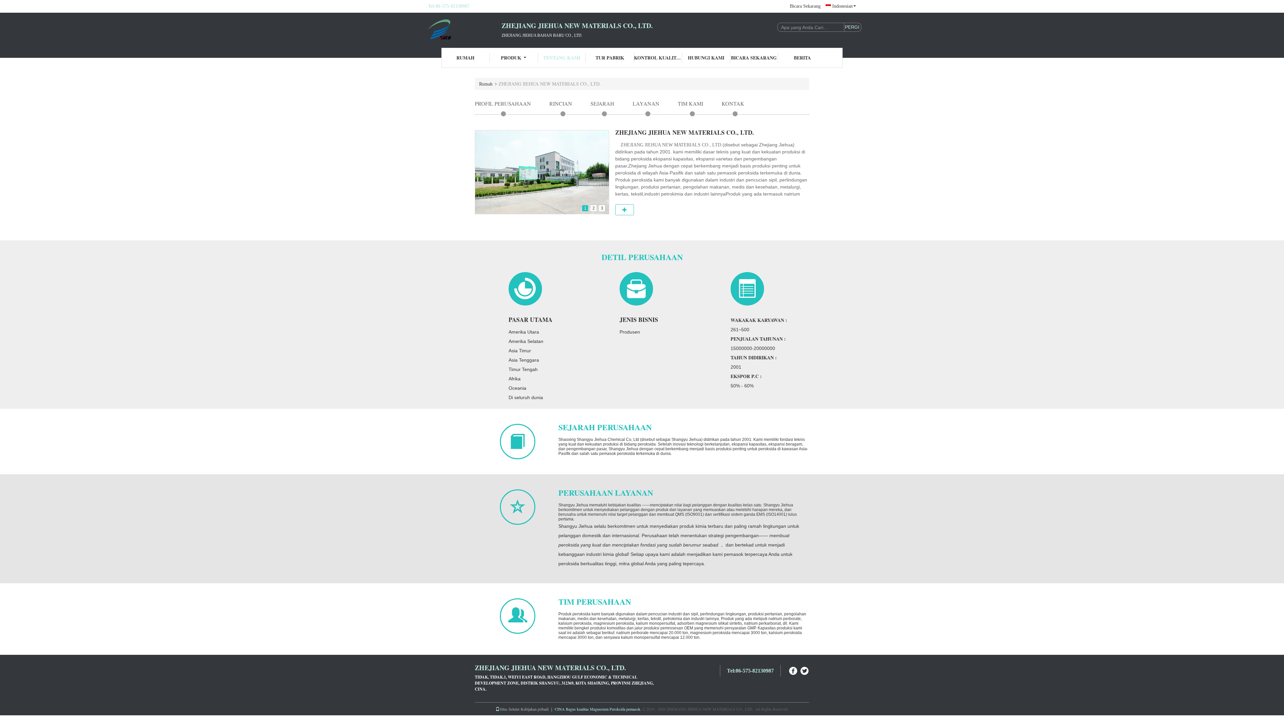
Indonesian (842, 6)
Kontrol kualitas (658, 57)
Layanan (646, 103)
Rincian (560, 103)
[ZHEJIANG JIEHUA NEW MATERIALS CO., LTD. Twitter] (804, 670)
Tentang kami (561, 57)
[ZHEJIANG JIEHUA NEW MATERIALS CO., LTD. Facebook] (793, 670)
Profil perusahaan (503, 103)
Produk (511, 57)
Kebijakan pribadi (535, 709)
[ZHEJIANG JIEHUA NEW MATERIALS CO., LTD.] (465, 29)
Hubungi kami (706, 57)
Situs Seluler (510, 709)
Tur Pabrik (610, 57)
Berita (802, 57)
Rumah (465, 57)
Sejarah (602, 103)
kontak (733, 103)
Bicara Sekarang (805, 6)
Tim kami (690, 103)
